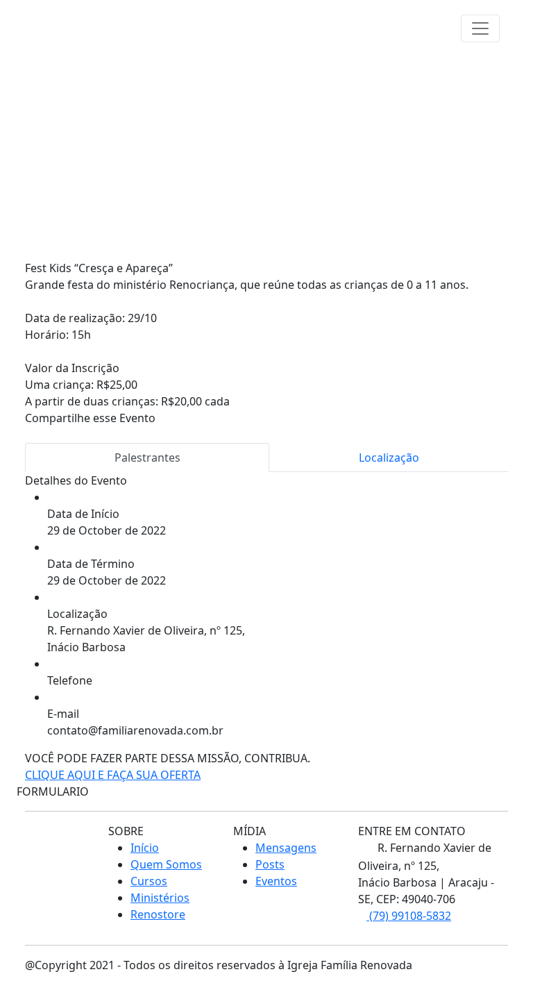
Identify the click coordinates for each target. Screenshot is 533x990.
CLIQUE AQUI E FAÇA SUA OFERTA (113, 774)
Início (144, 847)
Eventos (276, 881)
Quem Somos (166, 864)
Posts (270, 864)
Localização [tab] (389, 457)
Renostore (157, 914)
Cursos (148, 881)
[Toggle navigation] (480, 28)
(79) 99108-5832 (408, 915)
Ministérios (159, 897)
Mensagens (285, 847)
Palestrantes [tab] (147, 457)
